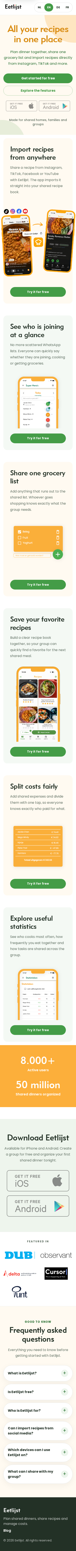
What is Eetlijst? (37, 1373)
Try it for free (38, 292)
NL (39, 7)
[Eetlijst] (13, 7)
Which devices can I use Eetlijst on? (37, 1452)
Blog (7, 1530)
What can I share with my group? (37, 1474)
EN (49, 7)
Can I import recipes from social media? (37, 1431)
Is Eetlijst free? (37, 1391)
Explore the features (38, 90)
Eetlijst (11, 1510)
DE (58, 7)
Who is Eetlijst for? (37, 1410)
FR (67, 7)
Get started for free (38, 78)
